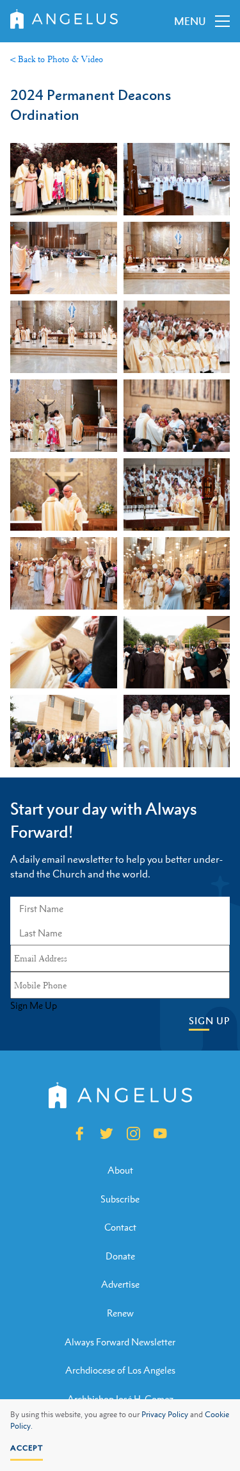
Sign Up (209, 1020)
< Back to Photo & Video (56, 59)
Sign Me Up (33, 1006)
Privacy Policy (164, 1414)
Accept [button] (26, 1447)
